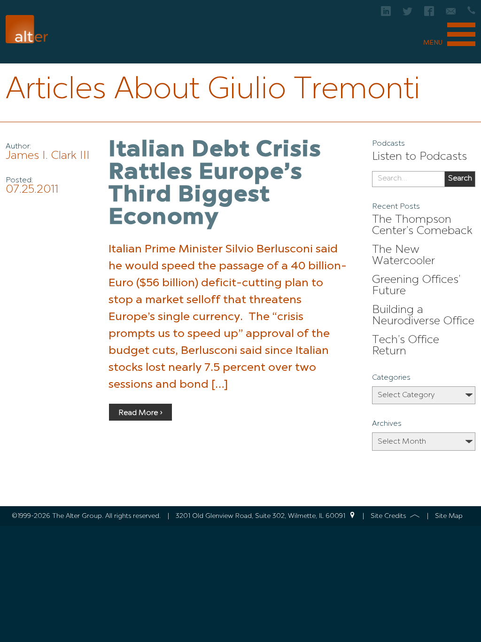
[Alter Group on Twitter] (407, 14)
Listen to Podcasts (419, 157)
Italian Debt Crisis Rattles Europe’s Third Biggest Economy (215, 184)
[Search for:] (408, 179)
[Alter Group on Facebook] (429, 14)
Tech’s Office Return (405, 346)
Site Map (449, 516)
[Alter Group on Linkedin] (386, 14)
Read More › (140, 413)
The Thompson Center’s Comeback (422, 225)
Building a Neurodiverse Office (423, 316)
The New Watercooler (403, 255)
